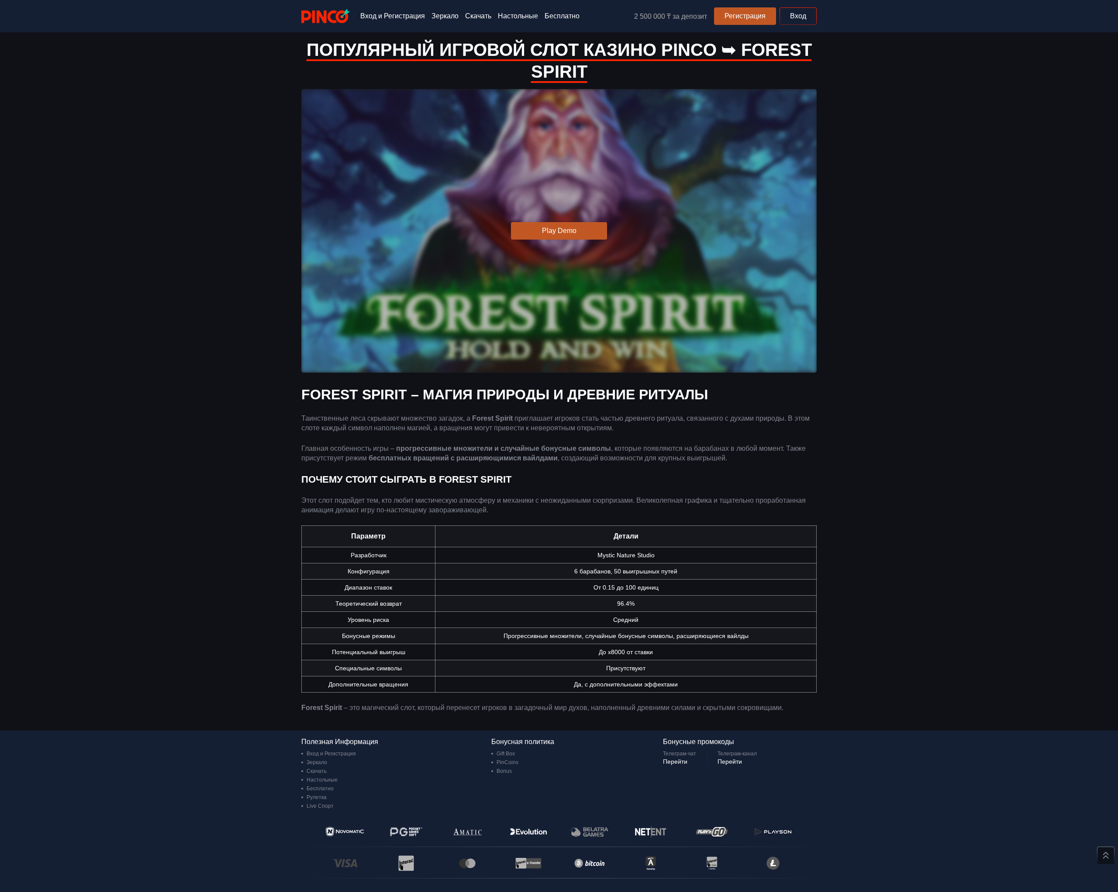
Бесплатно (562, 16)
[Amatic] (467, 832)
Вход (798, 16)
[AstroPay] (651, 863)
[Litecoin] (773, 863)
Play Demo (559, 230)
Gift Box (506, 754)
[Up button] (1106, 855)
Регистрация (745, 16)
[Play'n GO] (712, 832)
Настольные (518, 16)
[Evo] (528, 832)
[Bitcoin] (589, 863)
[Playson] (773, 832)
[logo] (325, 16)
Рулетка (317, 797)
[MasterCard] (467, 863)
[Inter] (712, 863)
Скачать (478, 16)
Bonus (504, 771)
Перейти (675, 761)
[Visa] (345, 863)
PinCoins (507, 762)
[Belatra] (589, 832)
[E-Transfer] (528, 863)
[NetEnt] (651, 832)
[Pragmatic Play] (406, 832)
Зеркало (445, 16)
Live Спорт (320, 806)
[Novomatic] (345, 832)
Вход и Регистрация (392, 16)
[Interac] (406, 863)
